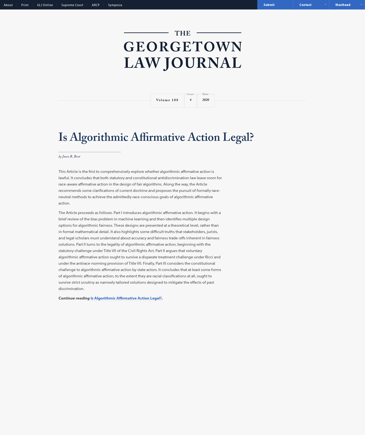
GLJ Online (45, 5)
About (8, 5)
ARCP (96, 5)
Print (25, 5)
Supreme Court (72, 5)
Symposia (115, 5)
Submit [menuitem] (269, 5)
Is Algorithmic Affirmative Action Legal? (126, 298)
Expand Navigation (325, 4)
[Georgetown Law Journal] (183, 51)
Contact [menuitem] (306, 5)
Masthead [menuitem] (342, 5)
